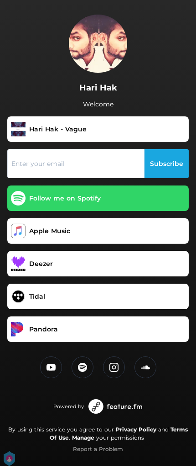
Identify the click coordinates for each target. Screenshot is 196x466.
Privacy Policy (136, 429)
